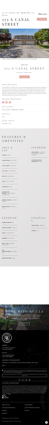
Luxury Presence (14, 418)
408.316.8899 (9, 356)
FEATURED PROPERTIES (8, 407)
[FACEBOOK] (19, 380)
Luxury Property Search (32, 407)
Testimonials (28, 404)
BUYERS (4, 410)
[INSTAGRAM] (23, 380)
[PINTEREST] (29, 380)
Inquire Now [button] (24, 323)
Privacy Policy (19, 372)
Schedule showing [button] (42, 20)
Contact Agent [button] (24, 76)
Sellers (26, 410)
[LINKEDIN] (26, 380)
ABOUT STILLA (6, 404)
